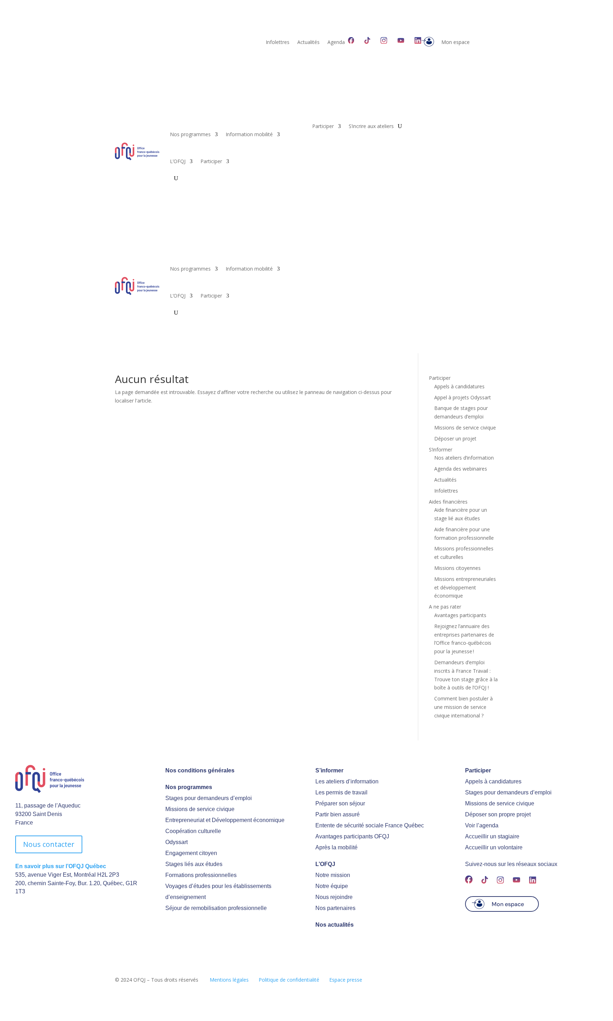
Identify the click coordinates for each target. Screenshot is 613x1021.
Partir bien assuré (337, 814)
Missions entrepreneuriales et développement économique (465, 587)
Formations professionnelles (201, 875)
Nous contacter (48, 844)
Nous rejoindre (334, 897)
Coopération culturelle (193, 831)
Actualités (308, 42)
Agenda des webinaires (460, 468)
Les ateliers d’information (347, 781)
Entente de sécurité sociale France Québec (369, 825)
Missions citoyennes (457, 568)
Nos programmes (190, 134)
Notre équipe (331, 886)
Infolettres (277, 42)
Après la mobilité (336, 847)
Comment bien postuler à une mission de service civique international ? (463, 707)
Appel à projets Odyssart (462, 397)
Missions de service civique (465, 427)
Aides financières (448, 501)
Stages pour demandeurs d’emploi (208, 798)
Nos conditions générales (199, 770)
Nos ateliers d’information (464, 457)
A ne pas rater (445, 606)
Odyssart (176, 842)
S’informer (440, 449)
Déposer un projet (455, 438)
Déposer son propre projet (498, 814)
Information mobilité (249, 134)
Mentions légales (229, 979)
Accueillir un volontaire (494, 847)
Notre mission (332, 875)
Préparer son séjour (340, 803)
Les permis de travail (341, 792)
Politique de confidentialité (289, 979)
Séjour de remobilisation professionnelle (216, 908)
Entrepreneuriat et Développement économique (225, 820)
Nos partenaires (335, 908)
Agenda (336, 42)
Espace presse (345, 979)
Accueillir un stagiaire (492, 836)
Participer (211, 161)
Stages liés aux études (193, 864)
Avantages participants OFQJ (352, 836)
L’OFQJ (178, 161)
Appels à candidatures (459, 386)
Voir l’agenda (481, 825)
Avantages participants (460, 615)
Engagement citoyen (191, 853)
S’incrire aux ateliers (371, 126)
